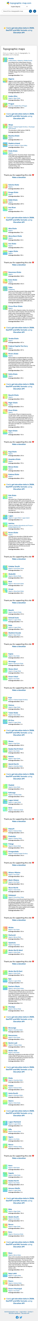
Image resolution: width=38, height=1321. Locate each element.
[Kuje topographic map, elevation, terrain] (5, 699)
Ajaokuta (12, 943)
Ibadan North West (15, 749)
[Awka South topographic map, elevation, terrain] (5, 1095)
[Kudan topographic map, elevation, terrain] (5, 1087)
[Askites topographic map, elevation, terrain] (5, 526)
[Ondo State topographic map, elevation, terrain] (5, 159)
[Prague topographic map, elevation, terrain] (5, 106)
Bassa (10, 1145)
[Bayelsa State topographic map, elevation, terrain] (5, 138)
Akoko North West (15, 950)
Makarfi (11, 829)
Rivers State (13, 354)
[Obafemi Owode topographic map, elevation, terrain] (5, 635)
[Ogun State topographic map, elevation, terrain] (5, 432)
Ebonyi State (17, 576)
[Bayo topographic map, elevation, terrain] (5, 1261)
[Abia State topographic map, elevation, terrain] (5, 230)
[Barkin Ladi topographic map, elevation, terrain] (5, 1045)
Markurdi (12, 935)
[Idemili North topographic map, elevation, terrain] (5, 766)
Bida (10, 1209)
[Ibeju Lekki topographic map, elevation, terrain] (5, 1275)
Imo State (12, 244)
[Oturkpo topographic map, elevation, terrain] (5, 1009)
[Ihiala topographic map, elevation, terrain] (5, 1080)
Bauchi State (13, 395)
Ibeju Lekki (12, 1273)
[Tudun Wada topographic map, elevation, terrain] (5, 714)
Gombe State (17, 795)
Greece (10, 525)
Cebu (10, 287)
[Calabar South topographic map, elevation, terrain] (5, 568)
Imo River (12, 208)
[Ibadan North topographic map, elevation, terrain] (5, 1182)
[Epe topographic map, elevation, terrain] (5, 981)
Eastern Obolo (14, 986)
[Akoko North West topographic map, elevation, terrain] (5, 952)
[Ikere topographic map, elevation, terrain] (5, 1167)
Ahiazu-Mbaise (14, 873)
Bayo (10, 1253)
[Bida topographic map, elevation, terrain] (5, 1211)
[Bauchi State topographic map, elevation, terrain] (5, 397)
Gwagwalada (13, 852)
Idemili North (13, 764)
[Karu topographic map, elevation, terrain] (5, 1234)
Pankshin (12, 836)
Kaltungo (12, 793)
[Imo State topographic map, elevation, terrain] (5, 245)
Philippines (11, 289)
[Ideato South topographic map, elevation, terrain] (5, 1219)
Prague (11, 104)
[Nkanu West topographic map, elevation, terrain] (5, 671)
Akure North (13, 888)
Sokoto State (13, 185)
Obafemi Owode (14, 633)
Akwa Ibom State (15, 236)
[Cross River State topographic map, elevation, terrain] (5, 313)
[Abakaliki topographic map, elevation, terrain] (5, 576)
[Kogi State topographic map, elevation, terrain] (5, 453)
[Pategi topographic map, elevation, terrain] (5, 846)
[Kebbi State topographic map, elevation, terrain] (5, 202)
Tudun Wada (13, 713)
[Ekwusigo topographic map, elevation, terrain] (5, 1030)
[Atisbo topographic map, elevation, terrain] (5, 929)
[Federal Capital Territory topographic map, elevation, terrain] (5, 348)
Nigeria (11, 79)
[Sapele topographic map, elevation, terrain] (5, 1175)
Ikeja (10, 625)
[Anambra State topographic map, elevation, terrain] (5, 461)
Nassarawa (12, 1035)
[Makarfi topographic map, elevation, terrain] (5, 831)
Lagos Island (25, 518)
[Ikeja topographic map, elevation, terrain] (5, 627)
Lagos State (13, 251)
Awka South (13, 1093)
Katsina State (18, 1283)
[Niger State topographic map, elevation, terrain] (5, 404)
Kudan (10, 1086)
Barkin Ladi (12, 1043)
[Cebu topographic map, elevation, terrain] (5, 294)
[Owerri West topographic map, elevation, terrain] (5, 678)
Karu (10, 1232)
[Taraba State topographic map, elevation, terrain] (5, 340)
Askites (11, 523)
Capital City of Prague (20, 106)
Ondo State (12, 151)
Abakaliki (12, 574)
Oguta (10, 1137)
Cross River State (15, 306)
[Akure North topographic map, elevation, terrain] (5, 889)
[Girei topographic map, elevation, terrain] (5, 810)
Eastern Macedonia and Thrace (23, 525)
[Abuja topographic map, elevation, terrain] (5, 128)
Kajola (10, 654)
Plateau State (18, 838)
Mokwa (11, 705)
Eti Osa (11, 720)
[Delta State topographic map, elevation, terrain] (5, 376)
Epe (9, 979)
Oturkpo (11, 1007)
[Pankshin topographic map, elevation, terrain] (5, 838)
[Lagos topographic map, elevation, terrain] (5, 518)
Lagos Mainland (14, 1122)
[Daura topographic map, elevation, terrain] (5, 1283)
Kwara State (13, 533)
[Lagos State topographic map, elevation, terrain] (5, 253)
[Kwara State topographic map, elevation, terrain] (5, 541)
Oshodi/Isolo (13, 618)
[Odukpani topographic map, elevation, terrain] (5, 902)
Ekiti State (17, 1167)
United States (12, 60)
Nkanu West (13, 669)
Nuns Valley (23, 145)
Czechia (10, 106)
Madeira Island (14, 143)
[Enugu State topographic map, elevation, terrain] (5, 194)
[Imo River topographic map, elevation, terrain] (5, 209)
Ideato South (13, 1217)
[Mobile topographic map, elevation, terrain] (5, 67)
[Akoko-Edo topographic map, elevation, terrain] (5, 1056)
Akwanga (12, 661)
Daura (10, 1281)
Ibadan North (13, 1181)
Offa (10, 1129)
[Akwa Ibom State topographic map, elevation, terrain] (5, 238)
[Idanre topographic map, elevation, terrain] (5, 1103)
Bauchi (11, 610)
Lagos (10, 516)
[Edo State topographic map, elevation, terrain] (5, 503)
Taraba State (13, 339)
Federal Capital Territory (21, 127)
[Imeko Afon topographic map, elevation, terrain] (5, 98)
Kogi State (12, 452)
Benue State (13, 467)
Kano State (12, 280)
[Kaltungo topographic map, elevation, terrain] (5, 794)
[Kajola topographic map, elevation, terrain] (5, 656)
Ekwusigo (12, 1028)
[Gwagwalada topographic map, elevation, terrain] (5, 853)
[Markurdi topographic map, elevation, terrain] (5, 937)
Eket (10, 582)
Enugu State (13, 192)
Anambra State (14, 459)
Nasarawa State (14, 272)
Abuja (10, 125)
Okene (10, 741)
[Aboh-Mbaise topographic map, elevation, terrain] (5, 882)
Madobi (11, 785)
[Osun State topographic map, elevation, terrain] (5, 418)
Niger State (13, 403)
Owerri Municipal (15, 1289)
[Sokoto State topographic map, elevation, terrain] (5, 187)
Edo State (12, 495)
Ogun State (17, 98)
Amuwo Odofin (14, 1188)
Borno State (17, 1255)
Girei (10, 808)
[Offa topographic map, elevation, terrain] (5, 1131)
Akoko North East (15, 971)
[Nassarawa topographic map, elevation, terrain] (5, 1037)
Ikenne (11, 756)
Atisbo (11, 928)
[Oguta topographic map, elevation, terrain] (5, 1139)
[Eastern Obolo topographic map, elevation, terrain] (5, 994)
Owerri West (13, 677)
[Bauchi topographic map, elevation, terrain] (5, 612)
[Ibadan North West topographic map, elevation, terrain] (5, 751)
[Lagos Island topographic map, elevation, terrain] (5, 802)
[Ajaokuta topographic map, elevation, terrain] (5, 944)
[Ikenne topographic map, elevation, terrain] (5, 758)
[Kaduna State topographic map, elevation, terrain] (5, 476)
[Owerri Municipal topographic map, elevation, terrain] (5, 1290)
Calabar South (14, 566)
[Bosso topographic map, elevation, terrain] (5, 1226)
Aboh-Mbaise (13, 880)
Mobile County (28, 60)
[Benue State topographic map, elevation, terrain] (5, 469)
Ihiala (10, 1078)
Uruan (10, 589)
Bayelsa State (13, 136)
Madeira (17, 145)
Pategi (11, 844)
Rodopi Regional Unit (14, 527)
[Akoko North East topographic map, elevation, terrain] (5, 973)
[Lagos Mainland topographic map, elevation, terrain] (5, 1124)
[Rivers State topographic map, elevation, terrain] (5, 362)
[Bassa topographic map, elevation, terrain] (5, 1146)
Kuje (10, 698)
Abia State (12, 229)
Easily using (20, 30)
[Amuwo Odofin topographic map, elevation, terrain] (5, 1190)
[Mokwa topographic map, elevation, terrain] (5, 707)
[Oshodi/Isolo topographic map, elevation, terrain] (5, 619)
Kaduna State (13, 474)
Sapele (11, 1173)
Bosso (10, 1224)
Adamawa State (18, 810)
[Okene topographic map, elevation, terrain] (5, 743)
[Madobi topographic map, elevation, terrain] (5, 787)
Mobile (11, 59)
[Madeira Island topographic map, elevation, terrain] (5, 145)
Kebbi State (13, 200)
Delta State (12, 374)
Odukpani (12, 895)
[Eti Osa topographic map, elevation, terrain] (5, 722)
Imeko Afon (12, 96)
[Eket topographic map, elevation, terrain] (5, 583)
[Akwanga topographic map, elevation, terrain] (5, 663)
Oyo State (17, 656)
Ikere (10, 1166)
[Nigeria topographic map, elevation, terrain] (5, 85)
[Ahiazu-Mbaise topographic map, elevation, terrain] (5, 874)
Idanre (10, 1101)
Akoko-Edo (12, 1051)
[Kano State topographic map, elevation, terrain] (5, 282)
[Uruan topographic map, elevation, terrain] (5, 591)
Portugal (10, 145)
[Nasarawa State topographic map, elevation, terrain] (5, 274)
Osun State (12, 410)
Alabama (20, 60)
